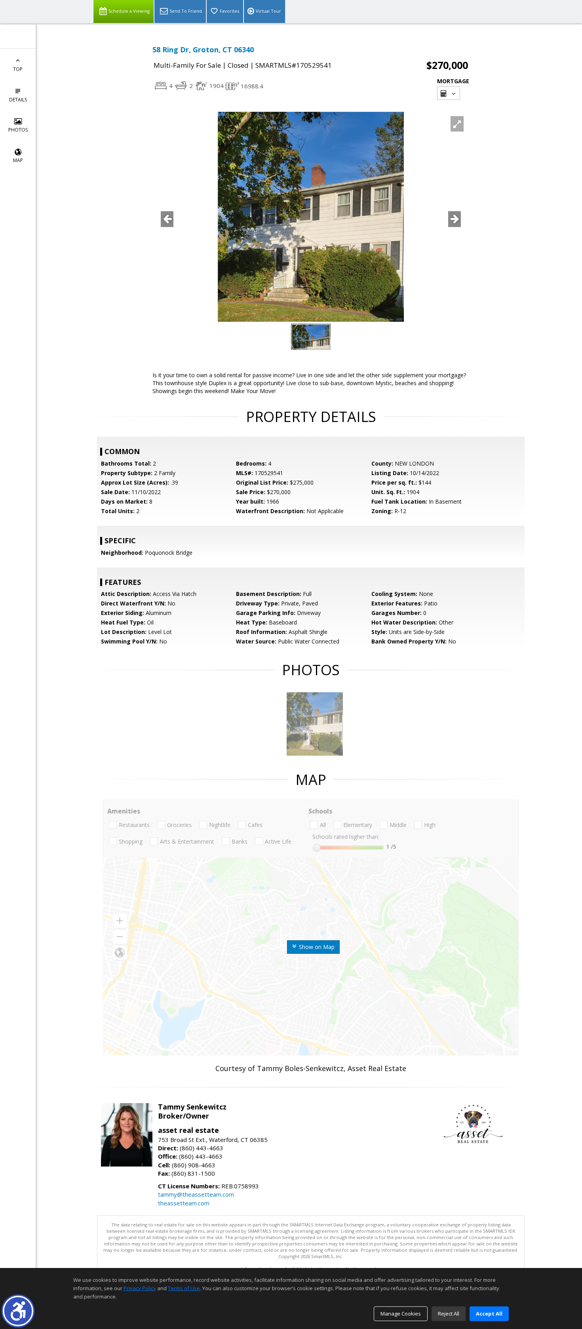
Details (18, 99)
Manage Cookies (400, 1313)
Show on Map (316, 947)
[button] (18, 1311)
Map (18, 160)
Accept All (489, 1313)
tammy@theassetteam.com (196, 1194)
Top (18, 69)
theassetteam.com (183, 1203)
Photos (18, 129)
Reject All (448, 1313)
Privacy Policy (140, 1288)
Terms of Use (184, 1288)
